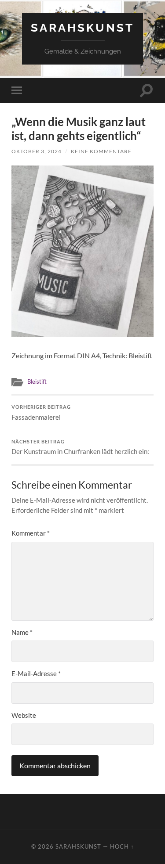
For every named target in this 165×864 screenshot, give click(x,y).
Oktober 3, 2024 (36, 151)
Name (22, 632)
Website (23, 715)
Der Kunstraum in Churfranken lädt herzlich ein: (80, 447)
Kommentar (30, 533)
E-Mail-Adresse (36, 673)
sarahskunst (82, 27)
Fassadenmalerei (41, 412)
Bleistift (37, 381)
